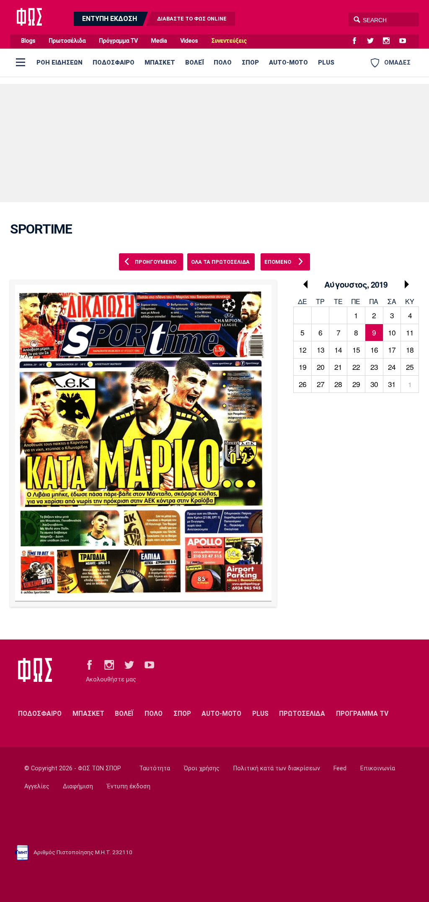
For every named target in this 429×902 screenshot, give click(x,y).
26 (302, 384)
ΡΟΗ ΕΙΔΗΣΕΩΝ (59, 62)
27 (320, 384)
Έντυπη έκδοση (128, 786)
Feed (339, 768)
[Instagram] (389, 41)
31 (391, 384)
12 (302, 349)
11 (409, 332)
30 (374, 384)
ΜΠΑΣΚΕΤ (160, 62)
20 (320, 366)
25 (409, 366)
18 (409, 349)
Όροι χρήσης (202, 768)
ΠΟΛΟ (223, 62)
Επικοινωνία (377, 768)
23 (374, 366)
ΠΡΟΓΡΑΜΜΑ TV (362, 713)
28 (338, 384)
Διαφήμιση (78, 786)
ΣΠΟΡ (250, 62)
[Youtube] (406, 41)
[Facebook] (357, 41)
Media (159, 40)
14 (338, 349)
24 (391, 366)
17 (391, 349)
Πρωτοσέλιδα (67, 40)
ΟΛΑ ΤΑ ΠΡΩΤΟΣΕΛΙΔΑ (220, 262)
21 (338, 366)
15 (356, 349)
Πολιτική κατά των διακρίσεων (276, 768)
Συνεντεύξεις (228, 40)
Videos (189, 40)
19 (302, 366)
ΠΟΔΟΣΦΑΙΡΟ (113, 62)
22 (356, 366)
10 (391, 332)
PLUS (326, 62)
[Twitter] (373, 41)
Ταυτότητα (154, 768)
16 (374, 349)
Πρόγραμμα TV (118, 40)
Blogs (28, 40)
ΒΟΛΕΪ (194, 62)
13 (320, 349)
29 (356, 384)
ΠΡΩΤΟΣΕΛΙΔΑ (302, 713)
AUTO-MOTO (288, 62)
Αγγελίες (36, 786)
